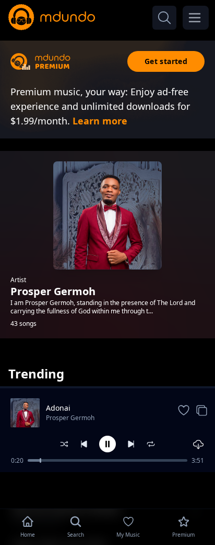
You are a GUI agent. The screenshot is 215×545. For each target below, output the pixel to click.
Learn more (100, 121)
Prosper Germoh (70, 417)
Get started (166, 61)
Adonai (58, 408)
